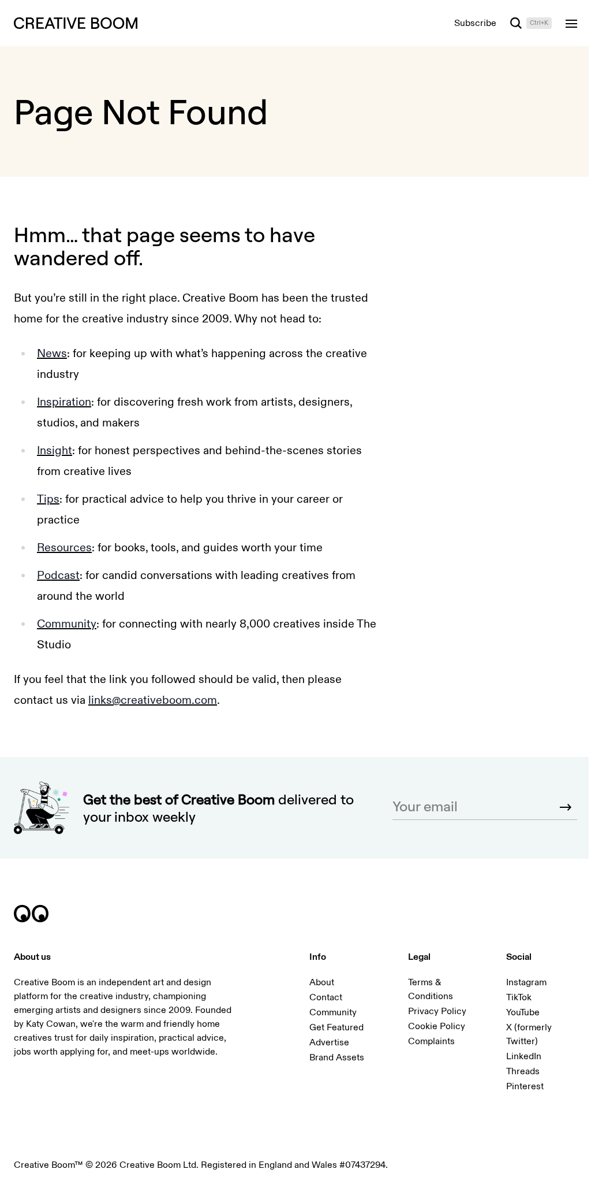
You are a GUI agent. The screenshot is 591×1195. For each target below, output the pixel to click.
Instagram (526, 982)
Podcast (58, 575)
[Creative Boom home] (75, 23)
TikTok (519, 997)
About (321, 982)
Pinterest (525, 1086)
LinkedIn (523, 1056)
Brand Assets (336, 1057)
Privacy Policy (437, 1011)
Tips (48, 499)
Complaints (431, 1041)
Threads (523, 1071)
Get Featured (336, 1027)
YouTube (523, 1012)
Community (66, 624)
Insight (54, 450)
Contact (325, 997)
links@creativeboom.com (152, 700)
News (52, 353)
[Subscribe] (565, 807)
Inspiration (64, 402)
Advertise (329, 1042)
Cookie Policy (436, 1026)
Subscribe (475, 23)
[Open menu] (571, 23)
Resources (64, 547)
